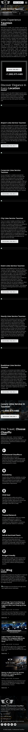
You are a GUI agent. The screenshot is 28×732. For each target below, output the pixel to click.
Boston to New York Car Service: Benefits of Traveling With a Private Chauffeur (12, 674)
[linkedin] (12, 724)
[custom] (15, 724)
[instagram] (8, 724)
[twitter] (5, 724)
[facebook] (2, 724)
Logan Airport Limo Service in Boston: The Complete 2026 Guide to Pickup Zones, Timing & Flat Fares (13, 639)
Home (2, 12)
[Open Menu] (26, 3)
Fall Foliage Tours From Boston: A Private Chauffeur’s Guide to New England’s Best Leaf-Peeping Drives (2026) (13, 604)
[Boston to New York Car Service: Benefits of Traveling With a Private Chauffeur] (14, 663)
